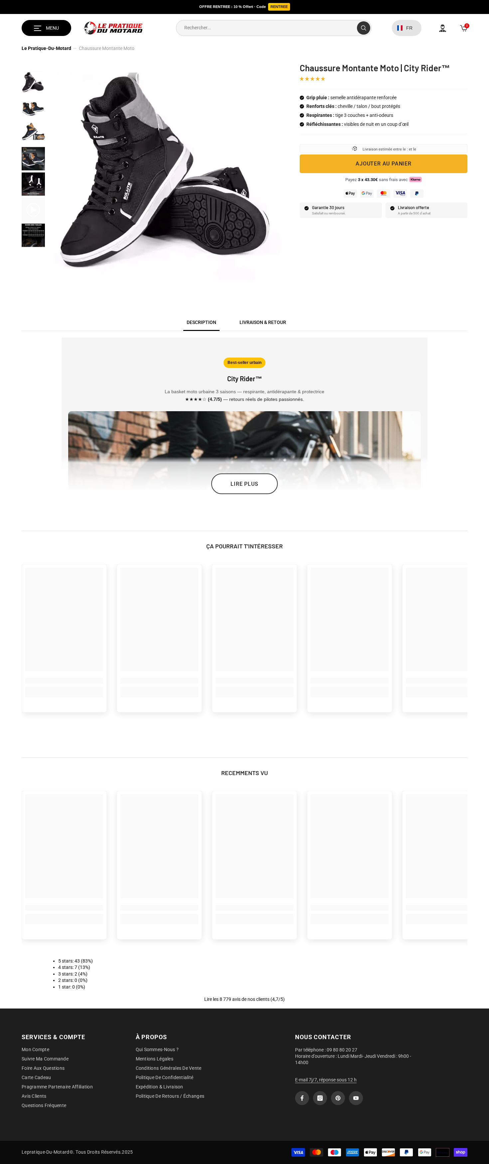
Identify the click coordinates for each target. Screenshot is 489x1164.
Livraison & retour (263, 322)
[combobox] (266, 28)
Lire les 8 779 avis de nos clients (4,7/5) (244, 999)
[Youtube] (356, 1098)
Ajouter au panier (383, 163)
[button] (313, 78)
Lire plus (244, 484)
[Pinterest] (338, 1098)
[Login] (442, 28)
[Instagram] (320, 1098)
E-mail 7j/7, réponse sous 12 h (326, 1079)
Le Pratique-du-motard (46, 48)
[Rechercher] (274, 28)
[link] (64, 681)
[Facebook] (302, 1098)
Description (201, 322)
